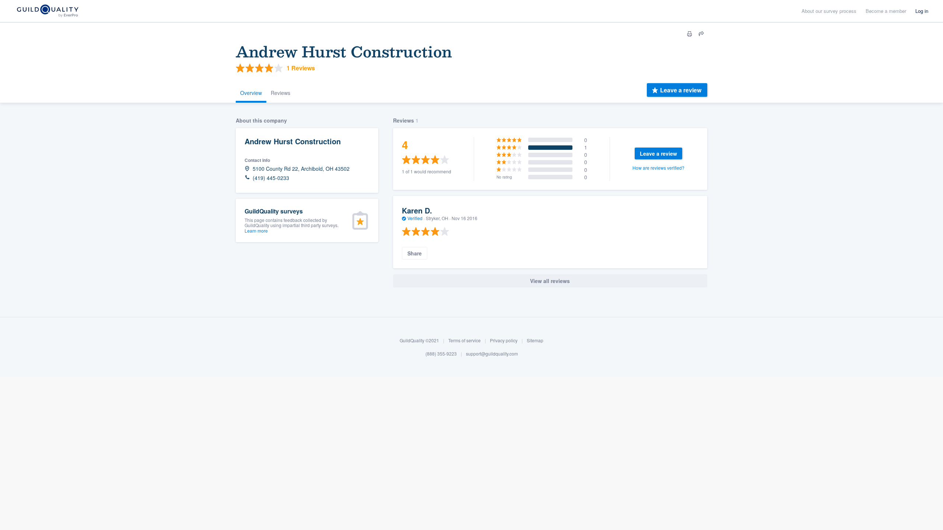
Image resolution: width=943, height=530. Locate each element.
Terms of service (464, 340)
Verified (415, 218)
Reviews (280, 92)
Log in (921, 10)
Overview (251, 92)
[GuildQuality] (47, 11)
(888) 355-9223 (441, 353)
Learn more (256, 230)
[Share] (701, 34)
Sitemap (535, 340)
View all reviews (550, 281)
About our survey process (829, 10)
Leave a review (680, 90)
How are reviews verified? (658, 168)
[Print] (689, 34)
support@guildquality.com (492, 353)
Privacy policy (504, 340)
